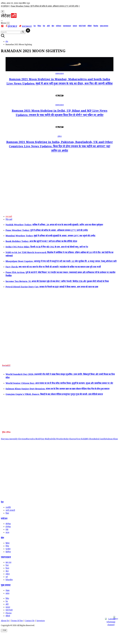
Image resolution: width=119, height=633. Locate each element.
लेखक (8, 590)
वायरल (75, 26)
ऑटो (48, 26)
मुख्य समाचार (104, 26)
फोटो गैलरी (82, 26)
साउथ (7, 532)
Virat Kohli (81, 439)
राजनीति (8, 507)
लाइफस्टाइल (67, 26)
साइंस (7, 593)
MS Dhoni (90, 439)
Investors (40, 621)
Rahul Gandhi (100, 439)
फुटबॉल (8, 549)
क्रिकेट (8, 543)
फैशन (7, 568)
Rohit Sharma (70, 439)
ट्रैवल (7, 565)
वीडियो (90, 26)
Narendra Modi (33, 439)
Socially (27, 26)
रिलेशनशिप (9, 580)
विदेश (39, 26)
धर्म (7, 577)
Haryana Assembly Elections (13, 439)
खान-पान (8, 562)
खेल (53, 26)
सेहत (7, 571)
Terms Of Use (17, 621)
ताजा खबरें (9, 216)
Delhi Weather (57, 439)
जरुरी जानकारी (10, 510)
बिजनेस (95, 26)
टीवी (7, 529)
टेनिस (7, 546)
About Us (5, 621)
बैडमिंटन (8, 552)
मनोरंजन (58, 26)
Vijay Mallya (45, 439)
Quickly (12, 26)
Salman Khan (112, 439)
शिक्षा (7, 513)
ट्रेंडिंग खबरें (9, 219)
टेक (44, 26)
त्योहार (60, 136)
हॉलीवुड (8, 527)
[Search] (2, 20)
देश (35, 26)
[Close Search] (28, 30)
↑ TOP (4, 630)
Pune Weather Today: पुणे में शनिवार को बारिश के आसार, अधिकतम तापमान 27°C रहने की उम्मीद (38, 6)
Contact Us (29, 621)
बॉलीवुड (8, 524)
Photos (9, 613)
